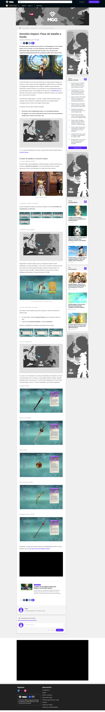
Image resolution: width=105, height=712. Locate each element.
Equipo (44, 692)
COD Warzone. (56, 90)
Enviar (60, 630)
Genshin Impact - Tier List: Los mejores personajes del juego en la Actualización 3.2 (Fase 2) (77, 286)
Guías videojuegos (26, 28)
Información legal (47, 697)
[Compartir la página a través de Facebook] (24, 43)
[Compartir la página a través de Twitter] (27, 43)
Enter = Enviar (51, 630)
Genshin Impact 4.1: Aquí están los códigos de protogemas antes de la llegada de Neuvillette (78, 141)
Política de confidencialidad (50, 707)
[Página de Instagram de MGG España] (25, 690)
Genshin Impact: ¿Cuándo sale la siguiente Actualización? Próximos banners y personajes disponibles (77, 239)
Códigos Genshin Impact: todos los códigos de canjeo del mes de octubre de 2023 (78, 135)
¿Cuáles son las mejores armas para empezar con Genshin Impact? (45, 587)
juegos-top (37, 584)
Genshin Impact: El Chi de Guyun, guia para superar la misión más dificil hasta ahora (77, 326)
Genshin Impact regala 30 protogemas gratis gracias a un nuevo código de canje (78, 111)
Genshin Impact (34, 28)
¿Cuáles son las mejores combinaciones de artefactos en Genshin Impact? (77, 219)
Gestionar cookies (47, 704)
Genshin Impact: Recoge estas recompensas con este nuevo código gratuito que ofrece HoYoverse (78, 129)
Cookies (44, 702)
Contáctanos (46, 690)
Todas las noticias (78, 147)
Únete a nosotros (47, 695)
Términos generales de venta (50, 700)
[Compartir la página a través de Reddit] (29, 43)
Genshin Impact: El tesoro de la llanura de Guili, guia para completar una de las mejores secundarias (76, 306)
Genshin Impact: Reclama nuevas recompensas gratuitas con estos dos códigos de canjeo (78, 116)
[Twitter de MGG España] (22, 690)
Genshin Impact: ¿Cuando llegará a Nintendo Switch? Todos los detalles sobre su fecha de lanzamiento (77, 259)
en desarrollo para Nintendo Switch (40, 548)
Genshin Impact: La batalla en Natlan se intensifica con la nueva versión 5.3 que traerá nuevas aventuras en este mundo (78, 85)
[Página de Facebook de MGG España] (18, 690)
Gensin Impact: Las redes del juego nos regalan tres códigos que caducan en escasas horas (78, 105)
